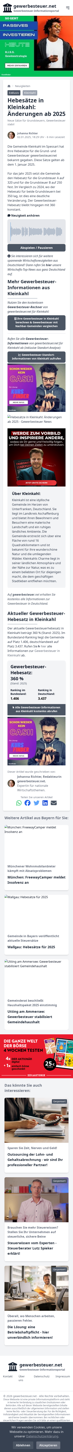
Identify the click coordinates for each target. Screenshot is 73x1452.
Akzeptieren (48, 1445)
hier (43, 646)
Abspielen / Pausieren (36, 248)
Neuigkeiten (22, 86)
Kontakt (8, 1376)
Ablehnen (23, 1445)
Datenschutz (42, 1376)
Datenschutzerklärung (42, 1436)
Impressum (63, 1376)
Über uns (22, 1378)
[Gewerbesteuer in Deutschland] (8, 86)
